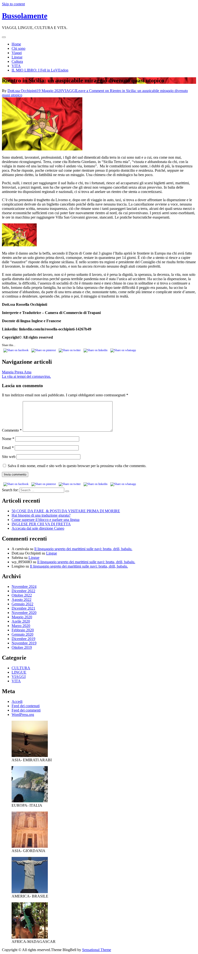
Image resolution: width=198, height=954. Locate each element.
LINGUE (19, 672)
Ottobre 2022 (22, 595)
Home (16, 44)
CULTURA (21, 668)
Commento (12, 430)
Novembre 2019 (24, 643)
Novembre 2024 (24, 586)
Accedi (17, 701)
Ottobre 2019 (22, 647)
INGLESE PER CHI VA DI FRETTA (41, 524)
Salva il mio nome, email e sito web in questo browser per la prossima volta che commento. (77, 466)
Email (8, 448)
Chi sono (18, 48)
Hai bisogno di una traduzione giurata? (41, 515)
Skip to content (13, 4)
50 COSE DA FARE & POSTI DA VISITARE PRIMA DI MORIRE (66, 511)
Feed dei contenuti (26, 706)
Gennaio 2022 (22, 604)
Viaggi (17, 53)
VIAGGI (69, 91)
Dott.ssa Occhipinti (22, 91)
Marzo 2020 (21, 626)
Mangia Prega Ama (16, 372)
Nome (8, 439)
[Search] (67, 491)
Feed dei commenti (26, 710)
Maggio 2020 (22, 617)
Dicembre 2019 (23, 639)
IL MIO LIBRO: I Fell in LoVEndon (40, 70)
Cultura (17, 61)
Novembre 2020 (24, 613)
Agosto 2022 (21, 600)
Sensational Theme (96, 950)
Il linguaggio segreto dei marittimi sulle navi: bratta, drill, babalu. (83, 549)
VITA (16, 66)
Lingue (17, 57)
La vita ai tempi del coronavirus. (26, 376)
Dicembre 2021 (23, 608)
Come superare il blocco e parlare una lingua (45, 520)
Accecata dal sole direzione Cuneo (38, 528)
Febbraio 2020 (23, 630)
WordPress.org (23, 714)
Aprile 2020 (21, 621)
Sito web (8, 457)
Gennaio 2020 (22, 634)
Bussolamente (24, 15)
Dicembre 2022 (23, 591)
